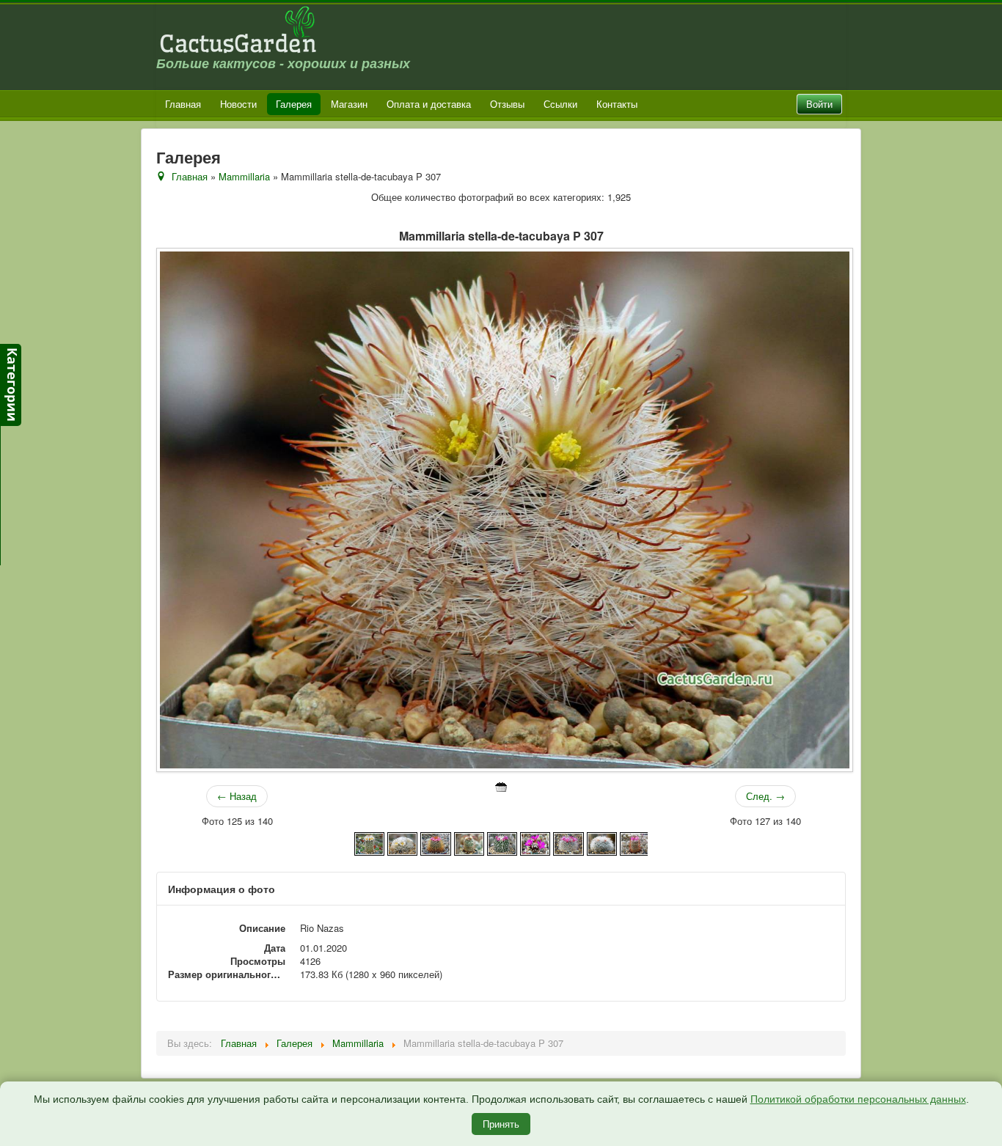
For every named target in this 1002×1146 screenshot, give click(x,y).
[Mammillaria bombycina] (635, 842)
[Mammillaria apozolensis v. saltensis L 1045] (435, 842)
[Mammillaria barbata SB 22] (469, 842)
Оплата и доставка (429, 104)
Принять (501, 1124)
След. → (765, 796)
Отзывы (507, 104)
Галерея (294, 104)
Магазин (349, 104)
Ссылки (560, 104)
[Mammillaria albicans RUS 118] (369, 842)
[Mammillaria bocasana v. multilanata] (602, 842)
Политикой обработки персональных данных (858, 1099)
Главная (183, 104)
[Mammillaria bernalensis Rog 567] (502, 842)
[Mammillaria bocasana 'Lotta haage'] (568, 842)
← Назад (237, 796)
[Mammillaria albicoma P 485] (402, 842)
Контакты (616, 104)
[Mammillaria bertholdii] (535, 842)
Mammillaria (244, 176)
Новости (238, 104)
